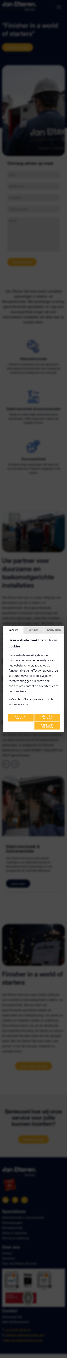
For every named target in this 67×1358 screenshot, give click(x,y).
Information (53, 630)
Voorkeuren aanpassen (47, 726)
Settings (33, 630)
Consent (13, 630)
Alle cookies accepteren (20, 717)
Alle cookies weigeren (47, 717)
